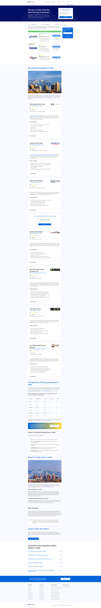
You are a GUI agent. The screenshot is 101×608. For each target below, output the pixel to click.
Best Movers (32, 4)
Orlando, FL (29, 591)
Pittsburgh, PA (42, 596)
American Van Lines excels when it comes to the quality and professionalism (42, 154)
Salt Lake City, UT (42, 593)
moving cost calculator (46, 390)
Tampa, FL (29, 589)
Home (29, 4)
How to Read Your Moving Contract (56, 588)
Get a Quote (56, 35)
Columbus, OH (42, 592)
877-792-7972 (54, 425)
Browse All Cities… (42, 599)
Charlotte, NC (30, 588)
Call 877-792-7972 (68, 36)
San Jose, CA (41, 589)
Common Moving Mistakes (55, 593)
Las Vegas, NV (30, 593)
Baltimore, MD (42, 591)
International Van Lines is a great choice (36, 115)
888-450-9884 (56, 49)
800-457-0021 (56, 39)
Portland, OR (30, 595)
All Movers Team (33, 24)
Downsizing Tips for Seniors (55, 596)
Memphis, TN (41, 595)
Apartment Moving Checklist (55, 599)
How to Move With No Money (55, 592)
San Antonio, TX (30, 592)
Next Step (65, 17)
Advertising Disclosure (70, 4)
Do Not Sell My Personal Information (61, 605)
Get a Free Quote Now (33, 538)
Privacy (55, 605)
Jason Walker (47, 24)
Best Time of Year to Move (55, 591)
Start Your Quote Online (67, 33)
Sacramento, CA (30, 596)
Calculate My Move (65, 578)
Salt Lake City (47, 485)
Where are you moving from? (63, 12)
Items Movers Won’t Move (55, 595)
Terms (52, 605)
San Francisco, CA (42, 588)
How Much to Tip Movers (54, 589)
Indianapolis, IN (30, 599)
